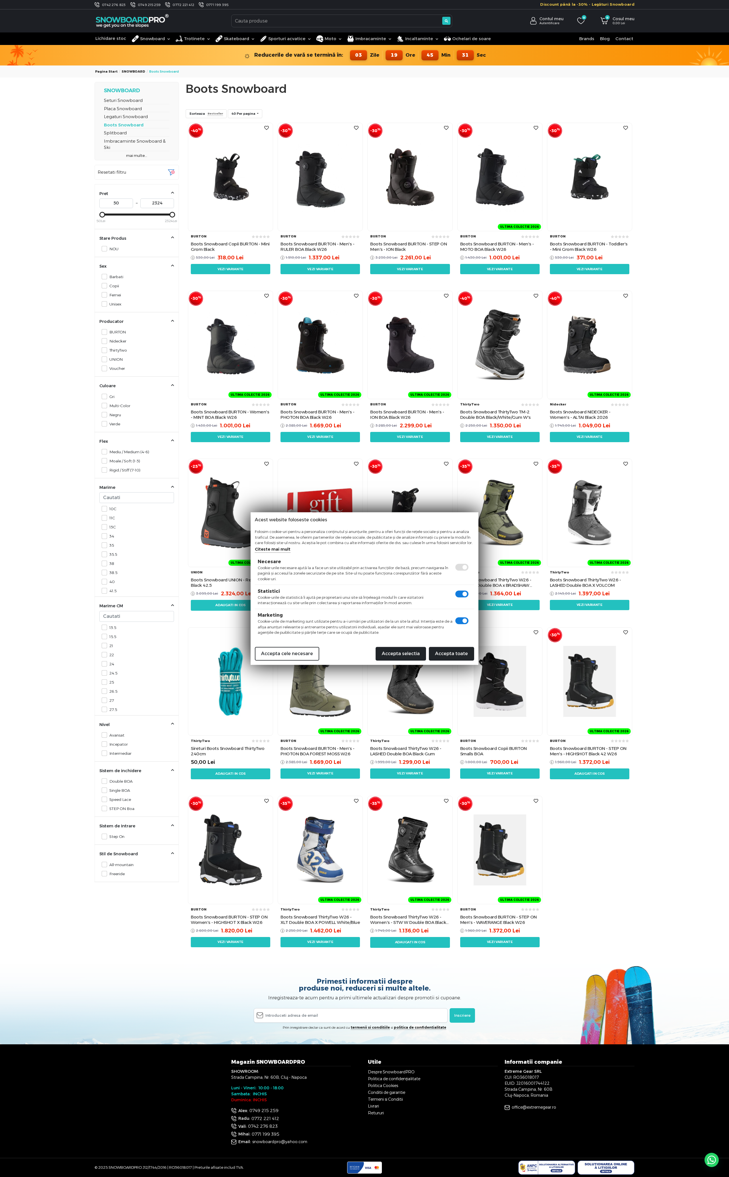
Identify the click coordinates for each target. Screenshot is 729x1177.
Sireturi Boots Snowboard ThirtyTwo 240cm (227, 751)
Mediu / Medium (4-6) (129, 452)
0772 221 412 (183, 5)
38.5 (113, 572)
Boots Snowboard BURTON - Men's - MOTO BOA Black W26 (497, 246)
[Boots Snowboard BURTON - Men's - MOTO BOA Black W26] (499, 176)
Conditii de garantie (386, 1092)
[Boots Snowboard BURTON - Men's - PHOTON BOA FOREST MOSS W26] (320, 681)
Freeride (117, 874)
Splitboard (115, 133)
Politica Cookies (383, 1085)
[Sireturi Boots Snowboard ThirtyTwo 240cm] (230, 681)
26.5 (113, 691)
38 (111, 563)
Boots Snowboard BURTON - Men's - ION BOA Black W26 (407, 414)
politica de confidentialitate (420, 1027)
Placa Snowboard (123, 108)
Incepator (118, 744)
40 (112, 581)
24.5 (113, 673)
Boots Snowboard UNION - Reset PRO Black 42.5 (229, 582)
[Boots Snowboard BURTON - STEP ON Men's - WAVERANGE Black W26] (499, 849)
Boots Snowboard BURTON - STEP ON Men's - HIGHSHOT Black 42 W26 (588, 751)
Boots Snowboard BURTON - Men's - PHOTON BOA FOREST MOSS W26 (317, 751)
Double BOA (121, 781)
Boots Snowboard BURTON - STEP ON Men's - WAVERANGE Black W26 (498, 919)
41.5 (112, 590)
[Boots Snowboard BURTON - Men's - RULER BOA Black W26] (320, 176)
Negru (115, 415)
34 (111, 536)
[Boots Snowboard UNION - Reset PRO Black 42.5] (230, 512)
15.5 (112, 636)
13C (112, 527)
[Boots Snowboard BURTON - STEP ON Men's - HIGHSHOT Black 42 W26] (589, 681)
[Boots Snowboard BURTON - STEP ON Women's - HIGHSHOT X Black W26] (230, 849)
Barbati (116, 276)
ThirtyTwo (118, 350)
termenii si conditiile (370, 1027)
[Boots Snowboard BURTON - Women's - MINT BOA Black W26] (230, 344)
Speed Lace (120, 799)
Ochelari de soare (471, 38)
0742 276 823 (114, 5)
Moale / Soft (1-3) (124, 461)
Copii (114, 286)
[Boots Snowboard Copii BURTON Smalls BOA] (499, 681)
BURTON (117, 332)
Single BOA (119, 790)
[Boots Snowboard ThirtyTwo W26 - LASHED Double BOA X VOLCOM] (589, 512)
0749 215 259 (149, 5)
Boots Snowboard (124, 125)
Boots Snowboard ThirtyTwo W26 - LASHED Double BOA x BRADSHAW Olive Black (495, 582)
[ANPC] (546, 1167)
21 (111, 645)
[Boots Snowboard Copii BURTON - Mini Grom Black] (230, 176)
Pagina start (106, 71)
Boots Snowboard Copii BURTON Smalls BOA (493, 751)
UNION (116, 359)
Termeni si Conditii (385, 1099)
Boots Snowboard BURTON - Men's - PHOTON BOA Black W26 (317, 414)
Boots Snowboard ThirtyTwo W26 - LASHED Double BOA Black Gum (405, 751)
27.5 (113, 709)
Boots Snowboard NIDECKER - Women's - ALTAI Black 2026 (580, 414)
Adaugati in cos (230, 605)
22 (111, 655)
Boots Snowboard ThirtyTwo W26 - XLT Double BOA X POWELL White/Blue (320, 919)
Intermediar (120, 753)
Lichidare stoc (110, 38)
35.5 (113, 554)
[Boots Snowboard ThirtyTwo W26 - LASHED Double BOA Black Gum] (409, 681)
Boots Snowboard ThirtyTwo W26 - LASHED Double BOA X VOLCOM (585, 582)
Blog (605, 38)
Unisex (115, 304)
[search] (446, 21)
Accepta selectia (401, 653)
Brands (586, 38)
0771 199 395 (217, 5)
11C (112, 518)
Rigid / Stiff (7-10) (124, 470)
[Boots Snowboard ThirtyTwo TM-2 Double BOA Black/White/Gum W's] (499, 344)
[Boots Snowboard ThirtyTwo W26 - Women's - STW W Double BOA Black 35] (409, 849)
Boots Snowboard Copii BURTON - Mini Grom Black (230, 246)
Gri (111, 396)
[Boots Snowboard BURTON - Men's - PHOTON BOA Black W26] (320, 344)
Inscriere (462, 1015)
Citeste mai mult (272, 549)
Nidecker (117, 341)
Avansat (116, 735)
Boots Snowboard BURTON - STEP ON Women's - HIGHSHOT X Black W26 (229, 919)
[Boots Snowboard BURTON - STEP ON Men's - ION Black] (409, 176)
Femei (115, 295)
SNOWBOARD (133, 71)
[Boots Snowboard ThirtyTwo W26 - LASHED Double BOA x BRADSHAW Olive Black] (499, 512)
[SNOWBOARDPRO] (133, 20)
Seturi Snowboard (123, 100)
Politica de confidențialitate (394, 1078)
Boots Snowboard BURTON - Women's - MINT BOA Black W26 (230, 414)
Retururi (376, 1113)
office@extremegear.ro (534, 1107)
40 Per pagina (244, 114)
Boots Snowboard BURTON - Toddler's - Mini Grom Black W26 (589, 246)
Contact (624, 38)
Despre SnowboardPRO (391, 1072)
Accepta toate (451, 653)
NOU (113, 249)
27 (111, 700)
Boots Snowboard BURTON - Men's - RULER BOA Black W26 (317, 246)
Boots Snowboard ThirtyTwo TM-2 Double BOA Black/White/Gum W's (495, 414)
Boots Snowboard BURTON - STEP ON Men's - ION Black (408, 246)
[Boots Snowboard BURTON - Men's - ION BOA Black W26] (409, 344)
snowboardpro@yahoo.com (279, 1141)
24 (111, 664)
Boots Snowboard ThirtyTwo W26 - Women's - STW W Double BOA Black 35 (408, 919)
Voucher (117, 368)
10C (112, 509)
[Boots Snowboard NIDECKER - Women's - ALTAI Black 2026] (589, 344)
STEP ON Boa (121, 808)
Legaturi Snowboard (126, 116)
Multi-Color (119, 405)
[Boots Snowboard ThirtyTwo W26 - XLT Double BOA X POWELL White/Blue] (320, 849)
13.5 (112, 627)
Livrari (373, 1106)
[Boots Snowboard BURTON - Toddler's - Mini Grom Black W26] (589, 176)
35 (111, 545)
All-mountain (121, 864)
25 (111, 682)
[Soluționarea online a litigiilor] (606, 1167)
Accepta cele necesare (287, 653)
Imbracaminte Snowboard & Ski (135, 144)
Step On (116, 836)
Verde (114, 424)
